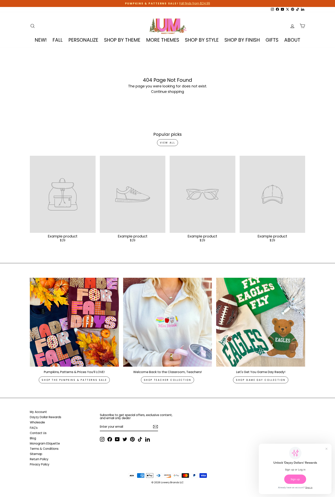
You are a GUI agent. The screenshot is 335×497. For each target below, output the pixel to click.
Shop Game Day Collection (260, 380)
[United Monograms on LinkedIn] (147, 439)
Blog (33, 438)
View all (167, 142)
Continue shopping (167, 92)
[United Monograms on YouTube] (117, 439)
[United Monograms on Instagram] (102, 439)
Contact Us (38, 433)
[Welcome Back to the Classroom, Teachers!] (167, 322)
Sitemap (36, 454)
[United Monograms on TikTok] (140, 439)
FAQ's (34, 428)
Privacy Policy (39, 464)
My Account (38, 412)
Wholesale (37, 422)
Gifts (272, 40)
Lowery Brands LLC (172, 482)
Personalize (83, 40)
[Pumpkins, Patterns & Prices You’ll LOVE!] (74, 322)
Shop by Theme (122, 40)
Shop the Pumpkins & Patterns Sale (74, 380)
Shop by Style (202, 40)
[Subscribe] (155, 426)
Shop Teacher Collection (167, 380)
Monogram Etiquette (45, 443)
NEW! (41, 40)
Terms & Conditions (44, 449)
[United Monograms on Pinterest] (132, 439)
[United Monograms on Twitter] (125, 439)
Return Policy (39, 459)
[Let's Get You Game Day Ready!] (260, 322)
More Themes (162, 40)
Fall (58, 40)
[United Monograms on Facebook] (109, 439)
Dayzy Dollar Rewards (45, 417)
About (292, 40)
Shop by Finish (242, 40)
